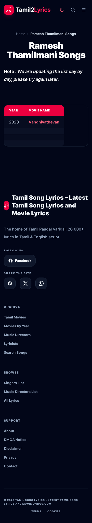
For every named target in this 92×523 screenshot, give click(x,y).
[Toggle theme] (62, 9)
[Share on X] (25, 283)
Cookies (54, 511)
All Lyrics (11, 400)
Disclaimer (13, 448)
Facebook (23, 260)
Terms (36, 511)
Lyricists (11, 343)
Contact (10, 466)
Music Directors (17, 335)
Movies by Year (16, 326)
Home (20, 34)
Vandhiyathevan (44, 122)
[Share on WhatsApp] (41, 283)
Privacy (10, 457)
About (9, 431)
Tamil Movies (15, 317)
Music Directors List (21, 391)
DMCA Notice (15, 440)
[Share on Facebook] (10, 283)
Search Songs (15, 352)
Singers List (14, 383)
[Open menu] (83, 9)
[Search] (72, 9)
